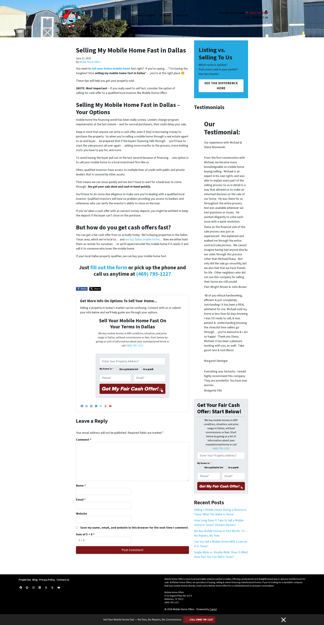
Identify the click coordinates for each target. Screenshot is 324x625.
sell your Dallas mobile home (111, 69)
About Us (182, 15)
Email (81, 500)
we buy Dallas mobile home (142, 239)
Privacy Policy (47, 580)
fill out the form (108, 267)
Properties (25, 580)
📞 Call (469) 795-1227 (199, 619)
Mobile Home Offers (90, 62)
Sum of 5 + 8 (85, 534)
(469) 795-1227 (258, 13)
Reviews (165, 15)
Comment (83, 440)
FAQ (247, 17)
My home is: (107, 368)
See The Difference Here (221, 86)
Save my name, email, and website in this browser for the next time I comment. (134, 528)
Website (81, 514)
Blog (35, 580)
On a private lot (128, 369)
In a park (148, 369)
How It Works (146, 15)
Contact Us (260, 17)
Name (81, 486)
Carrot (213, 609)
